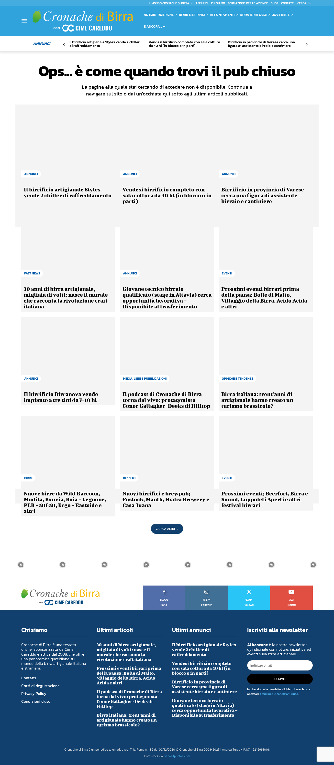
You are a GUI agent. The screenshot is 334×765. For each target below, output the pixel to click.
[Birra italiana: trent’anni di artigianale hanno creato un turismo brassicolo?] (266, 352)
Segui (207, 587)
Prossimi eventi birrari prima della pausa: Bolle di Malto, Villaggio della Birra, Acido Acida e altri (264, 297)
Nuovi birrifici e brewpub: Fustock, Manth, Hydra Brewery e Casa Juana (165, 499)
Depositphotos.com (177, 756)
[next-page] (306, 45)
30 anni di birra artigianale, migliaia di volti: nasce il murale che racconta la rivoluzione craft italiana (66, 297)
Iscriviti (291, 587)
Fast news (32, 273)
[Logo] (83, 20)
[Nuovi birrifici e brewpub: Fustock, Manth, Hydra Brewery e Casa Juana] (167, 451)
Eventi (227, 273)
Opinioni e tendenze (237, 378)
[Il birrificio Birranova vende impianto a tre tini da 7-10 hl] (68, 352)
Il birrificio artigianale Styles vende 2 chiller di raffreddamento (104, 43)
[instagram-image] (21, 565)
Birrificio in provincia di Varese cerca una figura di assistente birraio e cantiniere (261, 43)
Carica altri (165, 528)
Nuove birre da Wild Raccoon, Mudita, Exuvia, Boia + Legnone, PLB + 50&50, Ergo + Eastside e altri (65, 502)
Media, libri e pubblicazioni (145, 378)
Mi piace (164, 587)
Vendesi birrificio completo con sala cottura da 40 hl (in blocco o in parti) (184, 43)
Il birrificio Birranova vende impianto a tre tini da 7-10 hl (61, 397)
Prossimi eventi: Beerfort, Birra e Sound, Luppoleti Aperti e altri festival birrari (264, 499)
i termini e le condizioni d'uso (279, 694)
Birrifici (129, 478)
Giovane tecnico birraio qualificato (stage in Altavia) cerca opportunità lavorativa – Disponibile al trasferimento (167, 297)
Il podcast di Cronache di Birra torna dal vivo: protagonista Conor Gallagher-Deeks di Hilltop (166, 400)
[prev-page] (64, 45)
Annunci (31, 174)
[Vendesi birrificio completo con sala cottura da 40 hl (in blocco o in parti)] (167, 147)
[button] (305, 3)
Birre (28, 478)
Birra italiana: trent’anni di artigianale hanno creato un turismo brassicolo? (257, 400)
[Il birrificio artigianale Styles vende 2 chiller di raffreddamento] (68, 147)
